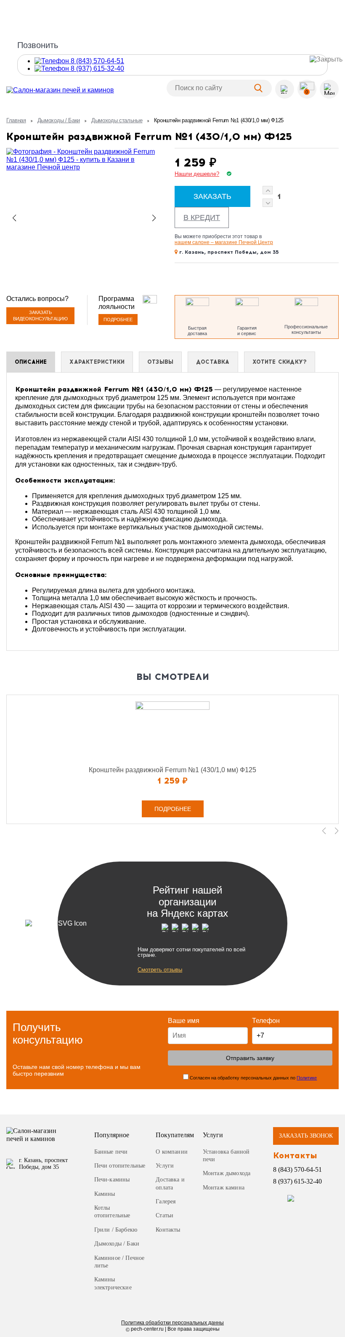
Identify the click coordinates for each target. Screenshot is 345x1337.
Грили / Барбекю (116, 1230)
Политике (307, 1077)
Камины (104, 1194)
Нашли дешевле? (197, 174)
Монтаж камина (223, 1187)
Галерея (165, 1201)
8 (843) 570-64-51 (297, 1169)
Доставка (212, 362)
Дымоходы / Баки (58, 120)
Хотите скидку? (279, 362)
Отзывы (160, 362)
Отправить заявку (250, 1058)
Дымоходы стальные (117, 120)
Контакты (168, 1230)
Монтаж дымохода (227, 1173)
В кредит (201, 217)
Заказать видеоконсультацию (40, 315)
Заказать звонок (306, 1136)
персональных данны (172, 1323)
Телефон (266, 1020)
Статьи (164, 1215)
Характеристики (97, 362)
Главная (16, 120)
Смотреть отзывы (160, 970)
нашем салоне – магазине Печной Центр (224, 242)
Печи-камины (112, 1179)
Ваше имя (183, 1020)
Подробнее (118, 319)
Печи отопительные (120, 1165)
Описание (31, 362)
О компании (172, 1152)
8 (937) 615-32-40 (297, 1181)
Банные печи (111, 1152)
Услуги (165, 1165)
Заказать (212, 196)
